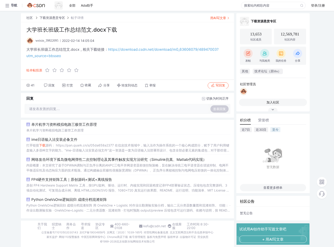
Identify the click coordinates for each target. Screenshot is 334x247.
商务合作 (71, 226)
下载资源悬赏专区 (52, 18)
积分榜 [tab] (245, 120)
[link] (30, 18)
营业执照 (202, 237)
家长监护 (52, 237)
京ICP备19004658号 (92, 232)
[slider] (63, 70)
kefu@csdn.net (154, 226)
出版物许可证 (188, 237)
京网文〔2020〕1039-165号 (124, 232)
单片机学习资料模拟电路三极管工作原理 (64, 124)
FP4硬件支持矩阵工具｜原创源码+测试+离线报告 (71, 179)
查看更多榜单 (272, 187)
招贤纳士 (56, 226)
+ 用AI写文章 (273, 239)
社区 (30, 18)
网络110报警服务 (69, 237)
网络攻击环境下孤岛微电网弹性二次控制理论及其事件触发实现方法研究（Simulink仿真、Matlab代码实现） (119, 159)
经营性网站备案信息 (156, 232)
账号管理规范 (137, 237)
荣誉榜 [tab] (263, 120)
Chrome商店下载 (117, 237)
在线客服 (177, 226)
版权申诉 (172, 237)
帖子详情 (77, 18)
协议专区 (100, 226)
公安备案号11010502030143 (59, 232)
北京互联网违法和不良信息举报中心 (191, 232)
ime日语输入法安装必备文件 (54, 139)
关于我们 (42, 226)
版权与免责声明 (156, 237)
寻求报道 (85, 226)
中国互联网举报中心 (93, 237)
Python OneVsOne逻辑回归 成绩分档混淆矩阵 (69, 199)
